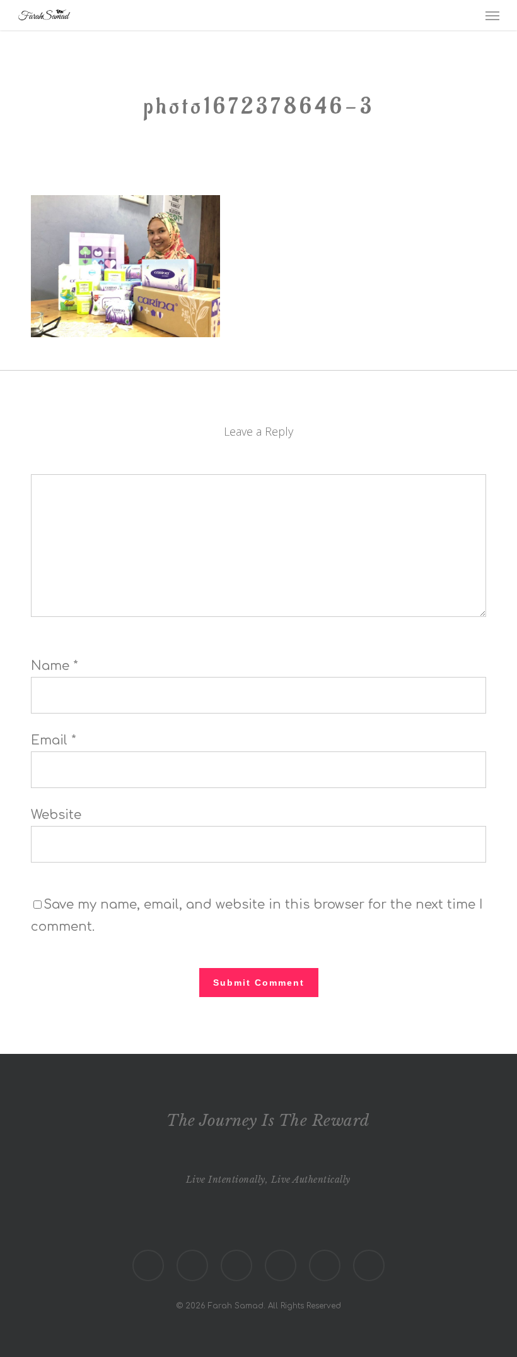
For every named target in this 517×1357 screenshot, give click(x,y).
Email (53, 740)
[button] (492, 15)
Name (54, 666)
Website (56, 815)
